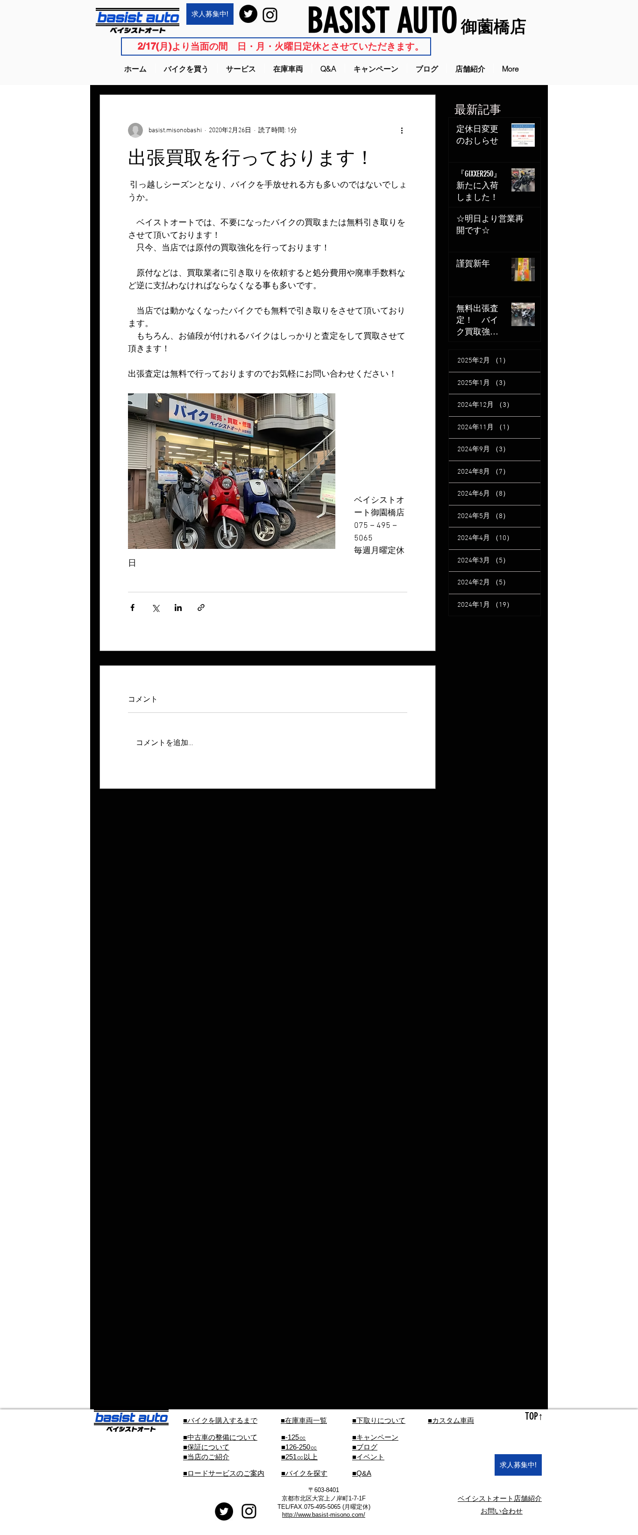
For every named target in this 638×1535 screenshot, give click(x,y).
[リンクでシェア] (201, 607)
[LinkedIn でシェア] (178, 607)
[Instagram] (270, 15)
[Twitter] (248, 14)
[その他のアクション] (401, 130)
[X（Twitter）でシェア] (155, 607)
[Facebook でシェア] (132, 607)
